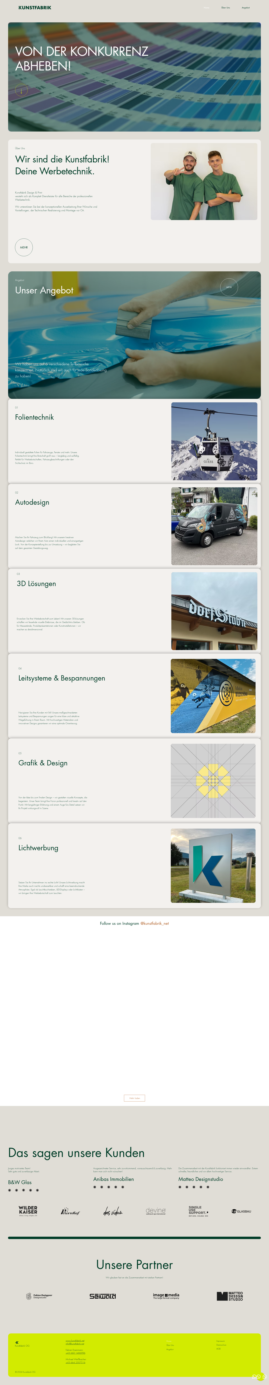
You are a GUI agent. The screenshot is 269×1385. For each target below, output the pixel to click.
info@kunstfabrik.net (75, 1343)
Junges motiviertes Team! (19, 1168)
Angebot (169, 1349)
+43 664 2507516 (75, 1362)
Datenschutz (221, 1344)
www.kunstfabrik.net (75, 1340)
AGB (218, 1348)
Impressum (220, 1341)
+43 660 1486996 (75, 1353)
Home (168, 1341)
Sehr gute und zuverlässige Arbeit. (24, 1171)
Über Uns (170, 1345)
